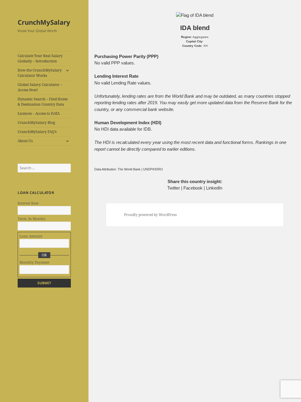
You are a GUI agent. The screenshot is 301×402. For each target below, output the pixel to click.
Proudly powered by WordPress (150, 214)
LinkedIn (214, 187)
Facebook (193, 187)
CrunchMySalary (44, 22)
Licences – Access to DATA (39, 113)
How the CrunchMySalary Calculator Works (40, 73)
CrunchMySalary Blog (36, 122)
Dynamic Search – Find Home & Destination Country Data (43, 102)
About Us (25, 140)
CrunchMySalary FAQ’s (37, 131)
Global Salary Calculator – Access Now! (40, 87)
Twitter (173, 187)
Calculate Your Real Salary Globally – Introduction (40, 58)
